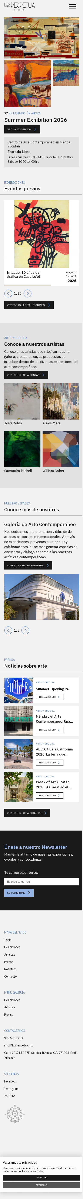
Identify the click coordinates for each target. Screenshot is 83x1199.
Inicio (7, 940)
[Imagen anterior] (8, 630)
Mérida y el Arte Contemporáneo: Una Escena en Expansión (53, 721)
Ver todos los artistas (23, 375)
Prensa (8, 962)
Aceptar (42, 1177)
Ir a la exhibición (19, 129)
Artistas (9, 954)
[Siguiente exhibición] (27, 293)
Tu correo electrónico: (21, 872)
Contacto (10, 976)
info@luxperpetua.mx (18, 1045)
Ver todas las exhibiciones (26, 305)
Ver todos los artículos (24, 812)
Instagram (11, 1089)
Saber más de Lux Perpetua (25, 565)
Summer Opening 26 (52, 689)
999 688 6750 (13, 1038)
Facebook (10, 1081)
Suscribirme (16, 892)
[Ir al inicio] (19, 6)
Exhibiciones (12, 947)
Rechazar (41, 1185)
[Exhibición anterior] (8, 293)
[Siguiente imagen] (25, 630)
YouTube (10, 1096)
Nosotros (10, 969)
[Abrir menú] (72, 6)
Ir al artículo (47, 697)
